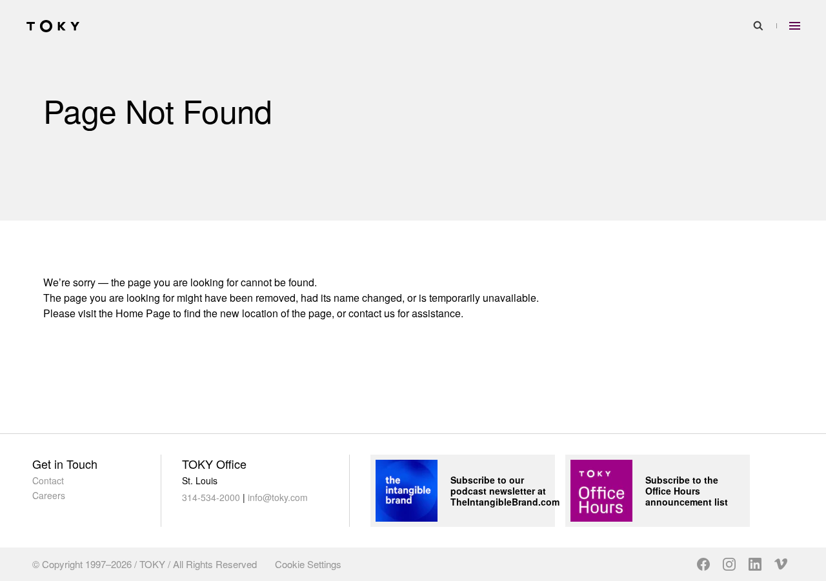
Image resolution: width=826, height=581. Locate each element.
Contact (48, 480)
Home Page (143, 313)
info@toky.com (278, 497)
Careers (48, 495)
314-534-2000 (211, 497)
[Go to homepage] (53, 26)
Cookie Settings (308, 564)
